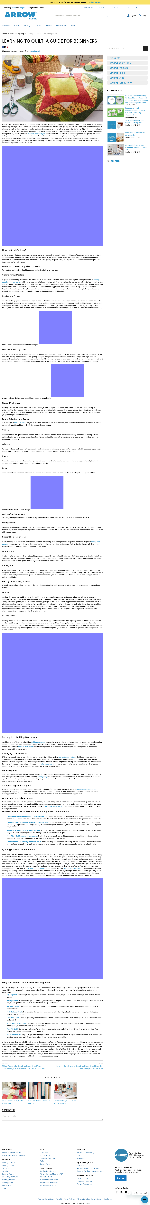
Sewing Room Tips (120, 63)
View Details (95, 2)
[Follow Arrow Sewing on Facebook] (117, 1192)
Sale (4, 1188)
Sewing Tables (8, 1174)
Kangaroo (22, 8)
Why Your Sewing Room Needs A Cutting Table (134, 121)
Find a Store (103, 8)
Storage (5, 1168)
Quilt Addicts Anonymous (35, 868)
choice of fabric (20, 423)
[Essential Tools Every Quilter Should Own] (14, 1090)
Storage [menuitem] (27, 25)
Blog (79, 1155)
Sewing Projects (119, 67)
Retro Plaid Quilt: (14, 1035)
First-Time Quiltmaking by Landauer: (22, 836)
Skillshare (67, 868)
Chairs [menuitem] (17, 25)
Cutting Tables (8, 1180)
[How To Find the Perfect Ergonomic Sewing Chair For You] (116, 149)
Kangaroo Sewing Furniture (13, 1155)
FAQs (42, 1161)
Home (4, 34)
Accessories (7, 1185)
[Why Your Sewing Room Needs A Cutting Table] (116, 125)
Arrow (13, 8)
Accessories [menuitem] (61, 25)
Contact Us (115, 8)
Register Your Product (49, 1183)
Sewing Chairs (8, 1165)
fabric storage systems (67, 757)
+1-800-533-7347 (88, 8)
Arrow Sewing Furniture (11, 1152)
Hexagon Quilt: (13, 1000)
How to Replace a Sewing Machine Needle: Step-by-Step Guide (79, 1066)
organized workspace (53, 806)
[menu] (75, 25)
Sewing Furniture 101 (121, 82)
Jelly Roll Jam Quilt (14, 1012)
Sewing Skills (36, 51)
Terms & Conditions (46, 1199)
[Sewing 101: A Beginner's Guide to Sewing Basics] (65, 1090)
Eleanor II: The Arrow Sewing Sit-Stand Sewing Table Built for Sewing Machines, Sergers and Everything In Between (136, 99)
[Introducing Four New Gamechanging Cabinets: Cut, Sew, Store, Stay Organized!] (116, 112)
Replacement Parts (48, 1185)
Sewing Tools (117, 72)
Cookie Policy (96, 1199)
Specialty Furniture (10, 1177)
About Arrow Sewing (85, 1152)
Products (115, 58)
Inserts (5, 1171)
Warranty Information (49, 1180)
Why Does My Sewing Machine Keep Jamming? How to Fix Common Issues (23, 1066)
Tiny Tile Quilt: (12, 1029)
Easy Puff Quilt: (13, 1018)
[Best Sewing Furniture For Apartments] (116, 137)
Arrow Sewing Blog (17, 34)
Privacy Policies (83, 1199)
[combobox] (81, 15)
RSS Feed (115, 161)
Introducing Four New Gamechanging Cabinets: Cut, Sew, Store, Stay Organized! (135, 111)
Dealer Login (82, 1178)
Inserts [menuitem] (49, 25)
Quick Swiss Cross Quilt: (16, 1023)
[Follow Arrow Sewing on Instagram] (122, 1192)
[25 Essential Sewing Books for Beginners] (39, 1090)
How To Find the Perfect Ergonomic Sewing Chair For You (136, 147)
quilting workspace (38, 742)
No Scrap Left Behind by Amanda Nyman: (24, 830)
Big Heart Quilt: (13, 1006)
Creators (81, 1165)
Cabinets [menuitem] (6, 25)
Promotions (128, 8)
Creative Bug (78, 868)
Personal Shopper (47, 1158)
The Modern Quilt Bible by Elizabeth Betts (24, 842)
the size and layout (25, 747)
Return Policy (45, 1164)
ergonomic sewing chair (86, 789)
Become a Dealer (84, 1181)
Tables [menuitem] (38, 25)
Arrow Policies (69, 1199)
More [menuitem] (73, 25)
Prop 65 (59, 1199)
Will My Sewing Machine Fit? (51, 1174)
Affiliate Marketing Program (88, 1168)
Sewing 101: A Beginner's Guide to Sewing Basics (65, 1102)
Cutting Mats (7, 1183)
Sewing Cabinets (9, 1162)
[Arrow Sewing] (20, 16)
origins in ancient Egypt (36, 133)
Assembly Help (46, 1177)
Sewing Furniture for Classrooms (90, 1171)
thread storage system (46, 764)
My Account (140, 8)
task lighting (42, 776)
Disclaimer (108, 1199)
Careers (80, 1158)
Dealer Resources (84, 1184)
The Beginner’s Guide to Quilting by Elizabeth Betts (28, 822)
